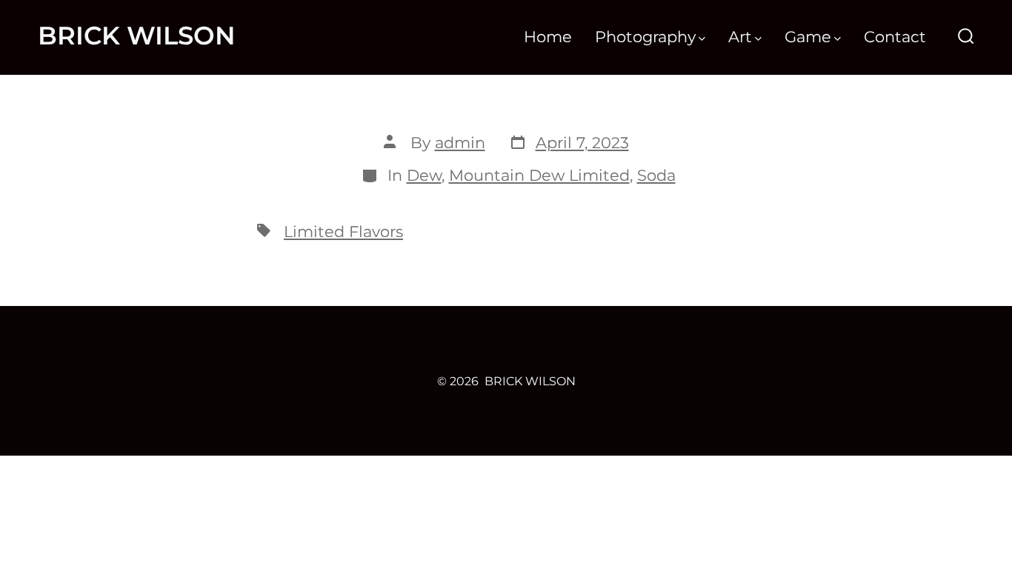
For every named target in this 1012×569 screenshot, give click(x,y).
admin (460, 142)
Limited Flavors (343, 231)
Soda (656, 175)
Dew (424, 175)
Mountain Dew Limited (539, 175)
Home (548, 36)
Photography (645, 36)
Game (808, 36)
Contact (895, 36)
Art (740, 36)
